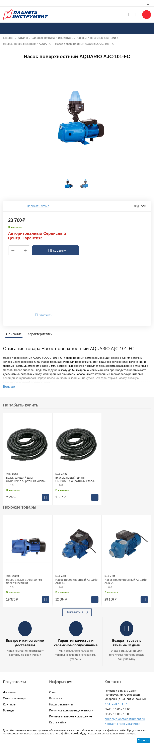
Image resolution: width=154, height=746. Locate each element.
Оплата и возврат (15, 698)
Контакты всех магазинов (122, 724)
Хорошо (143, 740)
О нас (53, 692)
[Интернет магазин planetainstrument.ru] (25, 14)
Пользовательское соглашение (70, 716)
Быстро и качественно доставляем (25, 642)
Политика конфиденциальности (71, 710)
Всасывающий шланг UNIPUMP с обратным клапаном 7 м (75, 479)
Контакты (9, 704)
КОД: (137, 206)
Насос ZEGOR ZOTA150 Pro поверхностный (24, 581)
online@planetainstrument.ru (125, 719)
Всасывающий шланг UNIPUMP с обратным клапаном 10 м (26, 479)
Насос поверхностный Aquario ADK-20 (125, 581)
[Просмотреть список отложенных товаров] (127, 14)
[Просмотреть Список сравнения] (135, 14)
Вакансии (55, 698)
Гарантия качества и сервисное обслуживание (75, 642)
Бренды (8, 710)
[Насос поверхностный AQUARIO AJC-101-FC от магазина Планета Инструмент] (77, 118)
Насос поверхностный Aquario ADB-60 (76, 581)
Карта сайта (57, 722)
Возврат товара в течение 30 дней (126, 642)
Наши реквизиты (61, 704)
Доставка (9, 692)
